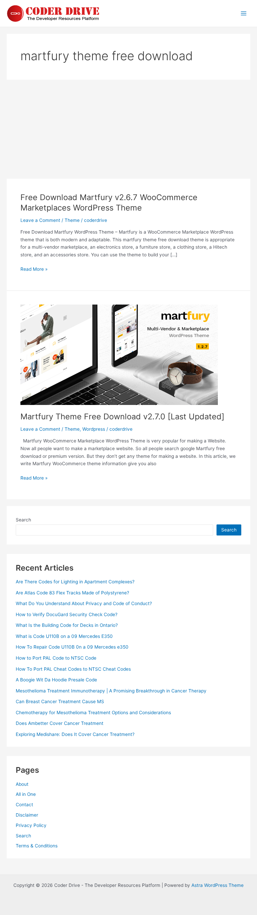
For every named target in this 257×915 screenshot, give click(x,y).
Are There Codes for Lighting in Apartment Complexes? (75, 581)
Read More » (34, 269)
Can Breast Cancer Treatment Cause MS (60, 701)
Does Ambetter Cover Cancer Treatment (59, 723)
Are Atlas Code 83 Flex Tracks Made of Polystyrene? (72, 592)
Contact (24, 804)
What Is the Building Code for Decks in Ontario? (67, 625)
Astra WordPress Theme (217, 885)
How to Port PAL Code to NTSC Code (56, 658)
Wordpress (93, 429)
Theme (72, 220)
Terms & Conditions (37, 845)
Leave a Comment (40, 220)
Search (23, 519)
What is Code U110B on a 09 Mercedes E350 (64, 636)
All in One (26, 794)
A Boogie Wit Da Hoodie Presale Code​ (56, 679)
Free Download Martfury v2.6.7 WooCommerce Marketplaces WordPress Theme (108, 202)
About (22, 784)
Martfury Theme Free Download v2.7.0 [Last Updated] (122, 416)
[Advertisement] (128, 129)
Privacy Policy (31, 825)
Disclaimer (27, 815)
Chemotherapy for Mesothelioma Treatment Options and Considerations (93, 712)
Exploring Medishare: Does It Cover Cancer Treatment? (75, 734)
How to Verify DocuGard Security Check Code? (66, 614)
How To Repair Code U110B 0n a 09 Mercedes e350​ (72, 647)
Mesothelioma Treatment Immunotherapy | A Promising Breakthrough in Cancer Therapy (111, 690)
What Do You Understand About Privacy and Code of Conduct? (84, 603)
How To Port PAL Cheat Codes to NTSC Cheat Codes (73, 669)
